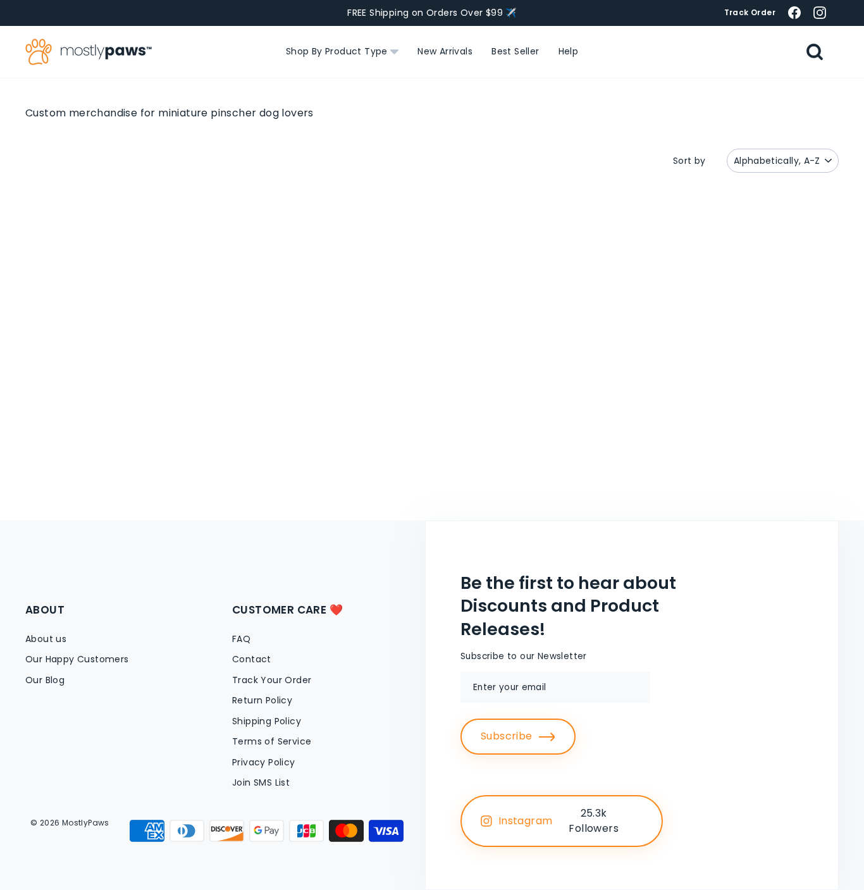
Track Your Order (271, 680)
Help (569, 51)
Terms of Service (271, 741)
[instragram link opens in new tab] (639, 821)
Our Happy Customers (77, 659)
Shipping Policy (266, 721)
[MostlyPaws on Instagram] (819, 12)
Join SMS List (261, 782)
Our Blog (45, 680)
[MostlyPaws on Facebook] (794, 12)
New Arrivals (444, 51)
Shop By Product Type (338, 51)
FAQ (241, 639)
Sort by (689, 160)
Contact (251, 659)
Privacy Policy (263, 762)
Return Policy (262, 700)
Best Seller (515, 51)
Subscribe (507, 736)
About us (45, 639)
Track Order (749, 12)
